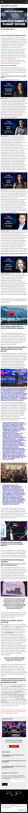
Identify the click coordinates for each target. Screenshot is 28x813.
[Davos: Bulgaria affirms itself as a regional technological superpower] (14, 315)
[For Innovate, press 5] (14, 18)
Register (14, 746)
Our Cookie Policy (7, 807)
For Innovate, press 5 (8, 29)
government (9, 699)
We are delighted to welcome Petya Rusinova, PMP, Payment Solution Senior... (13, 767)
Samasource (24, 189)
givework (3, 193)
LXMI (4, 191)
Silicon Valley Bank (6, 552)
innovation (22, 55)
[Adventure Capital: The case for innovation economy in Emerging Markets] (14, 531)
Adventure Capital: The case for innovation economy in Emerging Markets (12, 544)
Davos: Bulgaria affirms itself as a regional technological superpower (13, 327)
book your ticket (5, 300)
